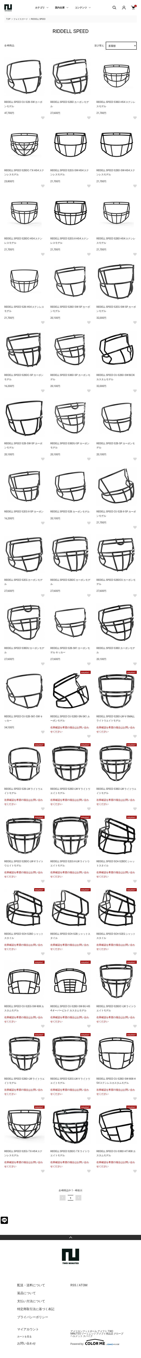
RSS (73, 1285)
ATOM (83, 1285)
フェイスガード (20, 19)
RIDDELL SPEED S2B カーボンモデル (70, 511)
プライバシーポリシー (32, 1317)
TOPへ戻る (70, 1237)
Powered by (76, 1344)
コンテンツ (81, 7)
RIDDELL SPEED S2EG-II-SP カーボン (24, 511)
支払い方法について (31, 1301)
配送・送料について (31, 1285)
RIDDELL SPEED (38, 19)
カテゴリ (40, 7)
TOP (8, 19)
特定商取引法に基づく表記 (35, 1309)
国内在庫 (60, 7)
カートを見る (24, 1336)
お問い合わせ (26, 1343)
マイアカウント (28, 1329)
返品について (26, 1293)
